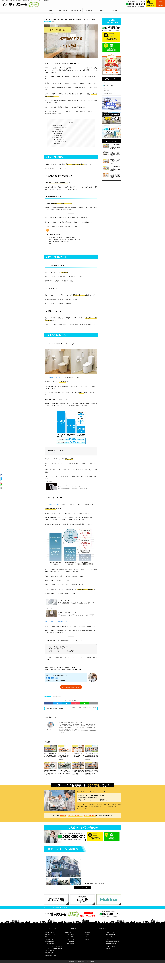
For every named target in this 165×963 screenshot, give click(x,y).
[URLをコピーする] (93, 703)
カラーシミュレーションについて (54, 946)
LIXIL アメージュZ (62, 485)
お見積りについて (110, 932)
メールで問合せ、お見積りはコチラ (71, 687)
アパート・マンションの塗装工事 (54, 948)
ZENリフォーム (51, 729)
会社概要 (87, 934)
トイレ (59, 696)
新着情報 (87, 939)
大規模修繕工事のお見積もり (112, 941)
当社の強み (87, 932)
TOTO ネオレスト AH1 (51, 504)
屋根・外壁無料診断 (110, 934)
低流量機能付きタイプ (59, 129)
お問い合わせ (109, 939)
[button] (48, 703)
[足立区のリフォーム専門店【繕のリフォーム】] (15, 4)
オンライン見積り (110, 937)
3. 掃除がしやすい (58, 137)
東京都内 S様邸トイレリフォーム (67, 612)
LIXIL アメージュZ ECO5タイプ (62, 141)
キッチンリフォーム (108, 82)
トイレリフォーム (107, 90)
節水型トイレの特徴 (57, 125)
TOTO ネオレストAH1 (59, 143)
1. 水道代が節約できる (59, 133)
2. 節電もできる (58, 135)
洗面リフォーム (107, 88)
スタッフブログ (47, 21)
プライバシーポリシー (111, 946)
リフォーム (55, 696)
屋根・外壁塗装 (70, 943)
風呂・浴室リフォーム (108, 85)
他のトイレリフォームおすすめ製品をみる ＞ (56, 622)
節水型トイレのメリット (58, 131)
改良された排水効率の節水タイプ (62, 127)
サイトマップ (109, 948)
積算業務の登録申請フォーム (112, 943)
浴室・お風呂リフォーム (72, 937)
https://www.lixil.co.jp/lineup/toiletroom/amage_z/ (58, 452)
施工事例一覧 (68, 932)
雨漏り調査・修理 (49, 953)
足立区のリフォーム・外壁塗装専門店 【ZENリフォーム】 (56, 907)
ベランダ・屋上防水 (49, 950)
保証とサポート (88, 937)
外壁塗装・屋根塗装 (108, 93)
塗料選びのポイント (51, 943)
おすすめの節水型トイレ (58, 140)
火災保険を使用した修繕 (50, 955)
